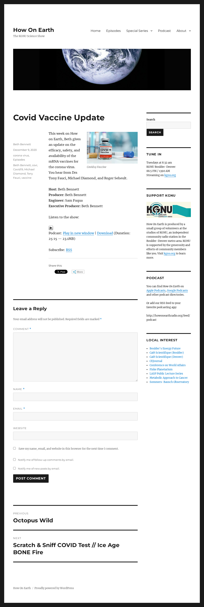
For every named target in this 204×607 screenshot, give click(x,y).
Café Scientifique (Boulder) (167, 352)
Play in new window (78, 233)
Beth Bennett (22, 144)
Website (20, 428)
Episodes (113, 31)
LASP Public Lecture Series (166, 373)
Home (96, 31)
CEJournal (156, 361)
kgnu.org (170, 175)
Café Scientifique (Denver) (166, 357)
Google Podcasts (177, 290)
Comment (22, 329)
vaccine (26, 177)
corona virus (21, 155)
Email (19, 408)
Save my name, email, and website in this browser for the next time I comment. (69, 448)
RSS (69, 250)
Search (150, 119)
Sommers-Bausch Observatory (169, 382)
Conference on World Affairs (168, 365)
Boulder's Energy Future (165, 348)
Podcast (164, 31)
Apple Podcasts (156, 290)
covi (34, 165)
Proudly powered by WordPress (54, 588)
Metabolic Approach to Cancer (169, 377)
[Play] (93, 228)
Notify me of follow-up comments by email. (46, 459)
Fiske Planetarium (161, 369)
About (181, 31)
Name (19, 389)
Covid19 (18, 169)
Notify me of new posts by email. (39, 468)
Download (105, 233)
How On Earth (33, 29)
